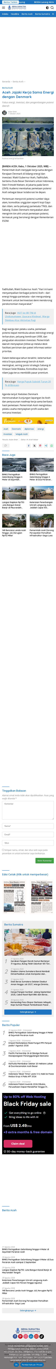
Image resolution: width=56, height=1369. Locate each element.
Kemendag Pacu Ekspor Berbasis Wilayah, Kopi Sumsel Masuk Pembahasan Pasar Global (31, 1003)
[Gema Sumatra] (17, 7)
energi (41, 429)
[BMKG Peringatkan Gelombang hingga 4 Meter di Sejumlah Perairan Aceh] (14, 465)
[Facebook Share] (29, 446)
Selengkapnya (27, 1012)
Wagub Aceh (22, 434)
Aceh (6, 429)
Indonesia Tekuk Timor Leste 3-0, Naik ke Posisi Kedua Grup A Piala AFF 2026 (31, 1075)
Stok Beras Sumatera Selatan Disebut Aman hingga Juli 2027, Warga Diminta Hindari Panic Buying (29, 983)
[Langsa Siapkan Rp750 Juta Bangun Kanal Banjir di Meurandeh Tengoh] (14, 493)
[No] (52, 1355)
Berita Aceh (7, 87)
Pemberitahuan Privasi (32, 1365)
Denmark (16, 429)
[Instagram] (25, 1336)
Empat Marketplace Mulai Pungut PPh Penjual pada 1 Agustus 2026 (30, 1044)
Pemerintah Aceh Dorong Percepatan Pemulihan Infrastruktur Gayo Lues (42, 533)
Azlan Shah (12, 111)
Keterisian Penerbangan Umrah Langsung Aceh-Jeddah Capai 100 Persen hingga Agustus (41, 505)
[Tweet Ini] (34, 446)
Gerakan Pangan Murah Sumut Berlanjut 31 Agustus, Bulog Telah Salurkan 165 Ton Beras (30, 962)
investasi (8, 434)
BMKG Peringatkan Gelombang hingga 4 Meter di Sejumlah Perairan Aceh (12, 477)
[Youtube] (36, 1336)
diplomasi (29, 429)
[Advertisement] (28, 48)
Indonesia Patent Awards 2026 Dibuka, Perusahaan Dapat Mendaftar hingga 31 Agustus (28, 1085)
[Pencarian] (52, 7)
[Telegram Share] (46, 446)
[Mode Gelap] (47, 7)
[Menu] (4, 7)
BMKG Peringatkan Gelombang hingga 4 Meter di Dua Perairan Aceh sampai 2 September (40, 477)
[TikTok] (41, 1336)
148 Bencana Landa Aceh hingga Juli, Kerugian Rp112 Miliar (14, 533)
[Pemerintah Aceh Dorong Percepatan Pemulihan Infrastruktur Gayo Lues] (42, 521)
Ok (16, 1365)
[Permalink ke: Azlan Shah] (4, 112)
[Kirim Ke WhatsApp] (52, 446)
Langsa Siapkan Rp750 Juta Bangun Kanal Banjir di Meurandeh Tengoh (13, 505)
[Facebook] (15, 1336)
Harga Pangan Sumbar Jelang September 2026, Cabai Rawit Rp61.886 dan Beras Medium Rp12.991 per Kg (31, 993)
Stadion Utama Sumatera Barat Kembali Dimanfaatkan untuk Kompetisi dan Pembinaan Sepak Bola (30, 972)
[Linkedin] (31, 1336)
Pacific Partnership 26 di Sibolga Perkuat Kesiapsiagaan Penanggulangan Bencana (29, 1054)
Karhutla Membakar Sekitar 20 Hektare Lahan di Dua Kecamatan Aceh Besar (31, 1065)
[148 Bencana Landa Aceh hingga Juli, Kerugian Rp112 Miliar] (14, 521)
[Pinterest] (20, 1336)
